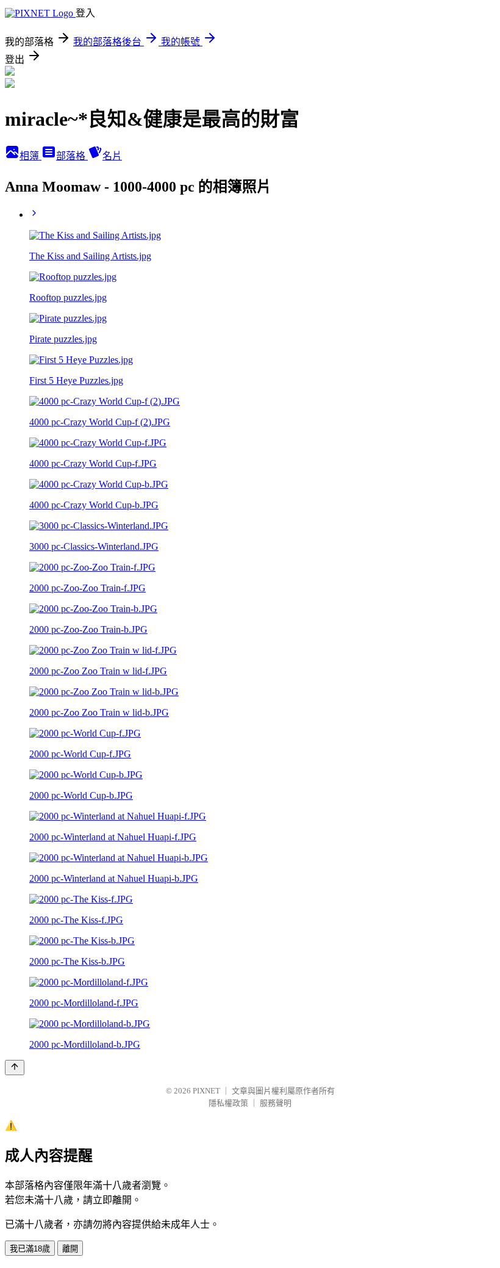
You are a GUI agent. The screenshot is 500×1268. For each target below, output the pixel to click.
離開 (70, 1248)
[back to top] (14, 1067)
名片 (112, 156)
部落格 (72, 156)
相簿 (30, 156)
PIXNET (206, 1090)
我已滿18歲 (30, 1248)
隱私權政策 (228, 1103)
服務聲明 (275, 1103)
